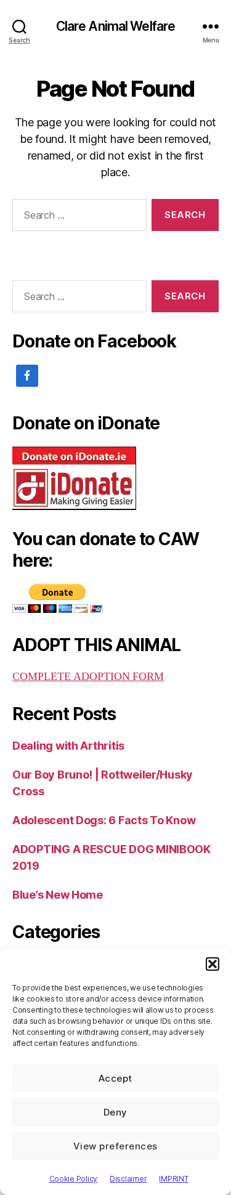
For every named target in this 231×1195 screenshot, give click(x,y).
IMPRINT (173, 1178)
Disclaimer (128, 1178)
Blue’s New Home (57, 894)
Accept (115, 1078)
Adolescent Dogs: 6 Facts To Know (103, 820)
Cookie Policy (73, 1178)
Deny (115, 1112)
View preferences (115, 1146)
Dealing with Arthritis (68, 745)
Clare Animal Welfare (116, 26)
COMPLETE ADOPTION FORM (88, 677)
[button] (212, 964)
